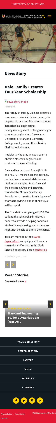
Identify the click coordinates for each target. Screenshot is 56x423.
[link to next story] (13, 264)
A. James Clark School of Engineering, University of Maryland (22, 11)
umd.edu (5, 418)
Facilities (28, 378)
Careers (28, 360)
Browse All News (14, 281)
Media (28, 369)
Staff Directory (28, 350)
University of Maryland (28, 4)
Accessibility (20, 414)
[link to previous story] (7, 264)
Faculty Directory (28, 341)
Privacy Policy (6, 414)
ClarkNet (28, 387)
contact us (41, 250)
